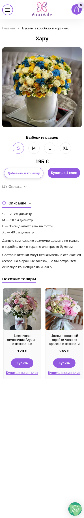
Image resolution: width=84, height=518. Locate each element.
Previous (7, 309)
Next (77, 309)
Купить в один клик (22, 373)
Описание (17, 203)
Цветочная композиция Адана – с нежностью (22, 340)
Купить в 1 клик (64, 173)
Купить (22, 363)
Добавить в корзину (24, 173)
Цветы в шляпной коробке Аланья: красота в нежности (64, 340)
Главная (8, 28)
